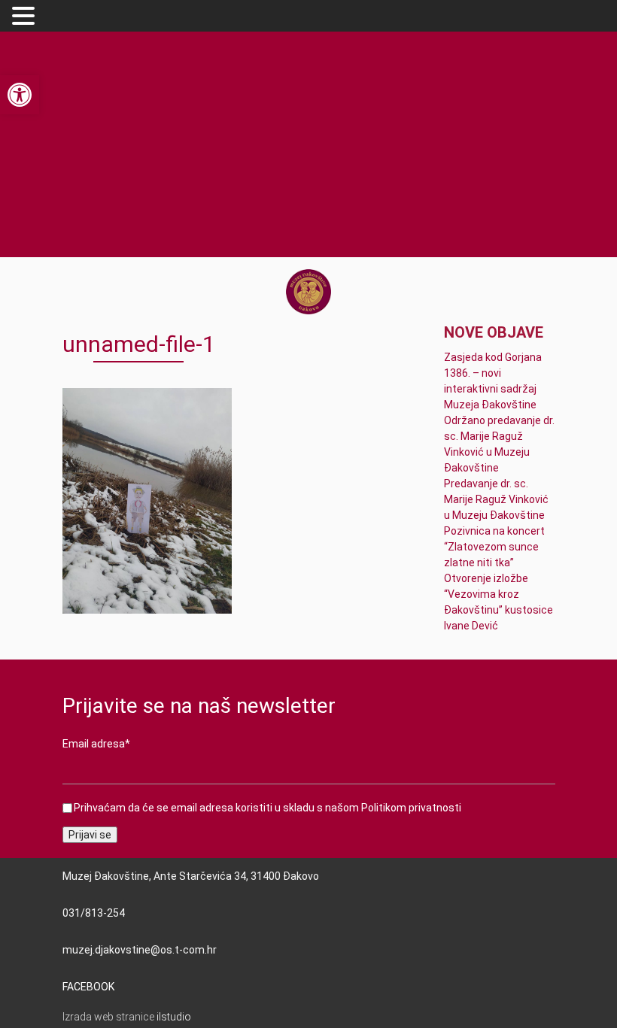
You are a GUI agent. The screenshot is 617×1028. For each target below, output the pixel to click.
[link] (19, 94)
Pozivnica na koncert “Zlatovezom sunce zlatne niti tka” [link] (494, 547)
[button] (25, 16)
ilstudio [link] (174, 1017)
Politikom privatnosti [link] (411, 808)
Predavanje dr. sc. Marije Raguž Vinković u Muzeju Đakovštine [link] (496, 499)
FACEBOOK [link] (88, 987)
